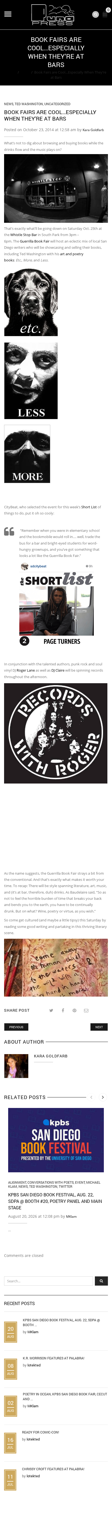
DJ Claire (57, 670)
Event (80, 1182)
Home (11, 72)
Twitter (65, 1186)
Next (99, 1027)
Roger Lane (26, 670)
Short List (89, 507)
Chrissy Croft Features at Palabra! (53, 1469)
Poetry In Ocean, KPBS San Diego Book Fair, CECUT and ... (65, 1396)
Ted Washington (29, 104)
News (25, 72)
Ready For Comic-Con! (40, 1432)
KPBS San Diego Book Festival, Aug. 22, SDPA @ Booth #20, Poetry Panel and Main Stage (55, 1201)
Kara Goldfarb (93, 130)
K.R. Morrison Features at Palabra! (53, 1358)
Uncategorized (57, 104)
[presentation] (91, 1097)
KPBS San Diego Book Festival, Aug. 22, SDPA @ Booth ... (61, 1322)
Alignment (17, 1182)
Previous (16, 1027)
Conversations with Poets (50, 1182)
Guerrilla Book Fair (34, 241)
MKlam (71, 1216)
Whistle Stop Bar (23, 234)
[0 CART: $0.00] (106, 16)
